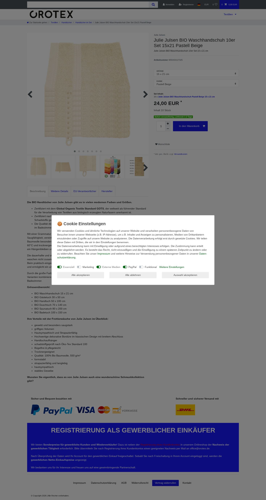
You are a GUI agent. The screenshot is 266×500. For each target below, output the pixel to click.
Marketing (88, 266)
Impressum (103, 253)
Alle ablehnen (133, 275)
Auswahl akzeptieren (185, 275)
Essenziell (68, 266)
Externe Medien (111, 266)
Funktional (151, 266)
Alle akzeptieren (80, 275)
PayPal (132, 266)
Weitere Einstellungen (171, 266)
